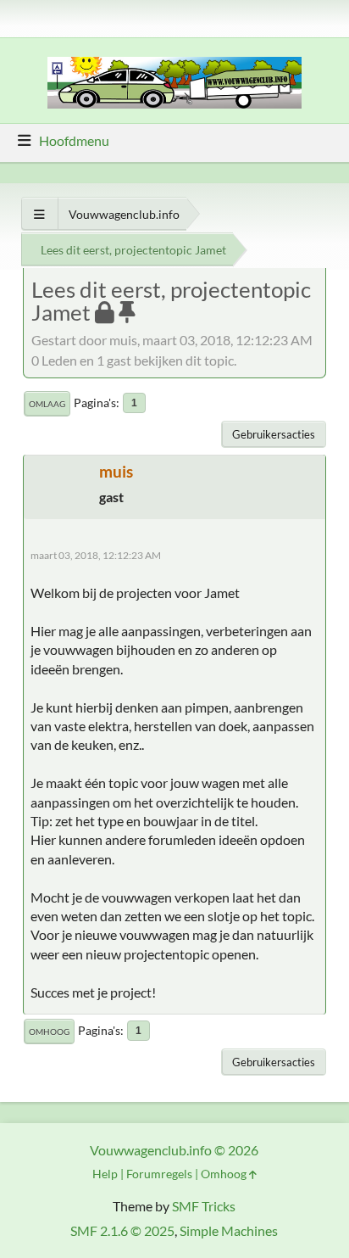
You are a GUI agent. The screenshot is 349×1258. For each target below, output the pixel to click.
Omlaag (47, 404)
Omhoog (49, 1031)
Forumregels (159, 1173)
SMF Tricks (203, 1206)
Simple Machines (229, 1230)
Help (105, 1173)
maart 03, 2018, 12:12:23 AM (95, 555)
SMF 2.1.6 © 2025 (122, 1230)
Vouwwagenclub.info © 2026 (174, 1150)
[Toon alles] (39, 214)
